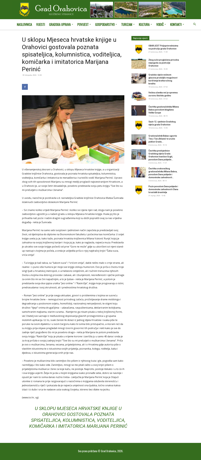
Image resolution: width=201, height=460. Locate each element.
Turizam (126, 24)
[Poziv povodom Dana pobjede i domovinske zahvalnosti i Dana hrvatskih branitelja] (138, 190)
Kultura (144, 24)
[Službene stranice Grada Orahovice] (100, 10)
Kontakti (176, 24)
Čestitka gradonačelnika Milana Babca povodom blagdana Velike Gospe (163, 110)
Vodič (160, 24)
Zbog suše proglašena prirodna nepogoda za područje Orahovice (163, 63)
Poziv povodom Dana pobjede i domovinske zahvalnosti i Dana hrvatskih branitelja (163, 189)
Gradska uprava (60, 24)
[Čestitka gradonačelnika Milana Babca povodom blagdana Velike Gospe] (138, 110)
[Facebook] (25, 87)
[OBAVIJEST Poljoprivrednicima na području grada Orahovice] (138, 49)
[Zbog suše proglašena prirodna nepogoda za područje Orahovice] (138, 63)
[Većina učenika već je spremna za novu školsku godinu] (138, 96)
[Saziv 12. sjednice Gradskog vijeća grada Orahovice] (138, 125)
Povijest (83, 24)
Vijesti (40, 24)
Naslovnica (24, 24)
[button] (194, 24)
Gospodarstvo (105, 24)
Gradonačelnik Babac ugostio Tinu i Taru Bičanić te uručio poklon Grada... (162, 139)
